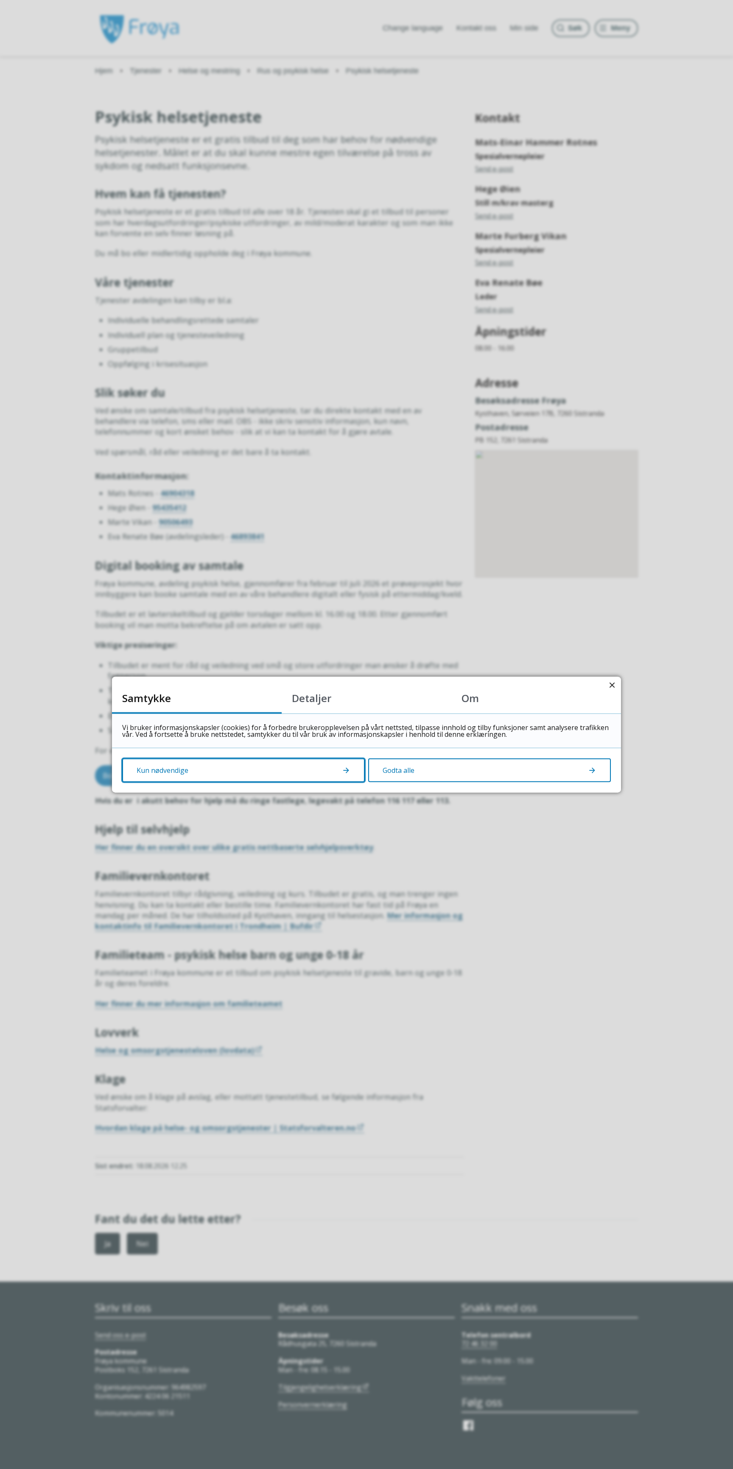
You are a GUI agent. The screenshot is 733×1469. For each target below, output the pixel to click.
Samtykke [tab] (146, 698)
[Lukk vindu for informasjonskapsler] (612, 685)
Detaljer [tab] (311, 698)
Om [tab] (470, 698)
